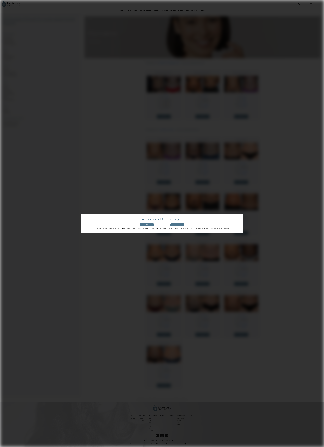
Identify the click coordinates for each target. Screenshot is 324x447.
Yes (147, 224)
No (177, 224)
